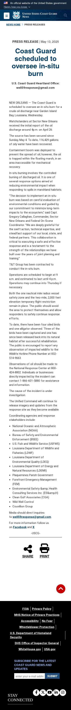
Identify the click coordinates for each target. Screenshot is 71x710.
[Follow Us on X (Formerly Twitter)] (43, 692)
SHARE (27, 556)
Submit (52, 676)
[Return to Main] (60, 591)
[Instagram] (62, 692)
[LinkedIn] (56, 692)
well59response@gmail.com (32, 517)
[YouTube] (49, 692)
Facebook (20, 527)
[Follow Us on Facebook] (36, 692)
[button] (17, 7)
